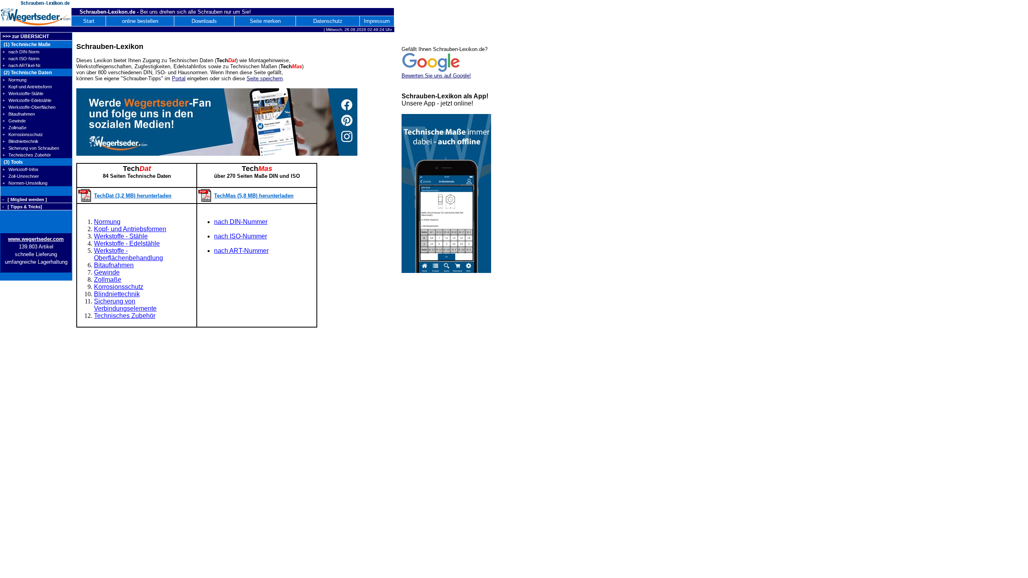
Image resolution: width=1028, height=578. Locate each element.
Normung (107, 221)
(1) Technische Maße (26, 44)
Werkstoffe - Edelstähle (127, 243)
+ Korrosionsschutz (22, 134)
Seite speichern (265, 78)
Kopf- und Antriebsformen (130, 229)
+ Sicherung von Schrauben (30, 148)
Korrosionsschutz (118, 286)
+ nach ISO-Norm (20, 58)
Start (88, 21)
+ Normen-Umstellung (24, 183)
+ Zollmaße (14, 127)
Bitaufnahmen (114, 265)
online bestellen (140, 21)
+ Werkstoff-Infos (20, 169)
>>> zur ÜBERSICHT (25, 36)
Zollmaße (107, 279)
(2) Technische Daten (27, 72)
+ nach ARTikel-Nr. (21, 65)
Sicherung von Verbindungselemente (125, 305)
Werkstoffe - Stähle (121, 236)
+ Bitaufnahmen (18, 114)
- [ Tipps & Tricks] (22, 206)
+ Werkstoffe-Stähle (22, 93)
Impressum (377, 21)
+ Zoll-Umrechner (20, 176)
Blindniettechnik (117, 294)
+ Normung (14, 79)
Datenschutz (328, 21)
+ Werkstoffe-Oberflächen (28, 107)
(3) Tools (12, 162)
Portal (179, 78)
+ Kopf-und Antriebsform (27, 86)
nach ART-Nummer (241, 250)
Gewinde (107, 272)
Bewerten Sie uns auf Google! (436, 76)
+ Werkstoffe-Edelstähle (26, 100)
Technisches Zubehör (124, 315)
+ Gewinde (14, 120)
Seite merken (265, 21)
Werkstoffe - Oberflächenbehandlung (128, 254)
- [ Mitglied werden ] (24, 199)
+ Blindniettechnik (20, 141)
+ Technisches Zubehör (26, 155)
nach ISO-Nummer (240, 236)
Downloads (204, 21)
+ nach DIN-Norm (20, 51)
